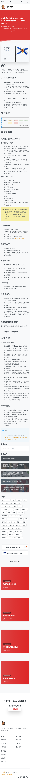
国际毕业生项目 (21, 522)
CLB (5, 279)
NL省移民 (4, 509)
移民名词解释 (18, 531)
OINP (3, 512)
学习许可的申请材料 (9, 678)
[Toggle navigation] (27, 7)
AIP (8, 500)
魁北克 (20, 537)
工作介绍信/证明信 (19, 238)
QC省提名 (4, 515)
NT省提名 (24, 509)
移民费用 (18, 534)
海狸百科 (3, 772)
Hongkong (17, 503)
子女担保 (4, 525)
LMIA (20, 506)
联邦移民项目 (5, 537)
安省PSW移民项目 (9, 616)
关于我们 (3, 1)
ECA (25, 500)
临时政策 (4, 522)
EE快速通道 (9, 503)
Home (3, 26)
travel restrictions (12, 519)
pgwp (13, 512)
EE (2, 503)
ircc (15, 506)
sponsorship (18, 515)
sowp (11, 515)
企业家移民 (12, 522)
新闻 (24, 525)
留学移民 (4, 531)
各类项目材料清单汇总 (10, 647)
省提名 (8, 26)
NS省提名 (17, 509)
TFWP (3, 519)
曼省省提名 (10, 528)
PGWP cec (20, 512)
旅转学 (3, 528)
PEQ (9, 512)
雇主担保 (13, 537)
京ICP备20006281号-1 (7, 774)
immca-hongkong (7, 506)
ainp (3, 500)
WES (21, 519)
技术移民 (18, 525)
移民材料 (11, 534)
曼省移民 (18, 528)
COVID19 (19, 500)
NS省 (13, 26)
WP (26, 519)
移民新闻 (4, 534)
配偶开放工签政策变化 (10, 584)
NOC (10, 509)
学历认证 (11, 525)
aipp (13, 500)
